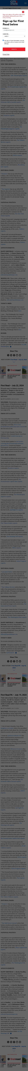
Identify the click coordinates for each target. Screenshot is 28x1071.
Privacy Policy (6, 54)
